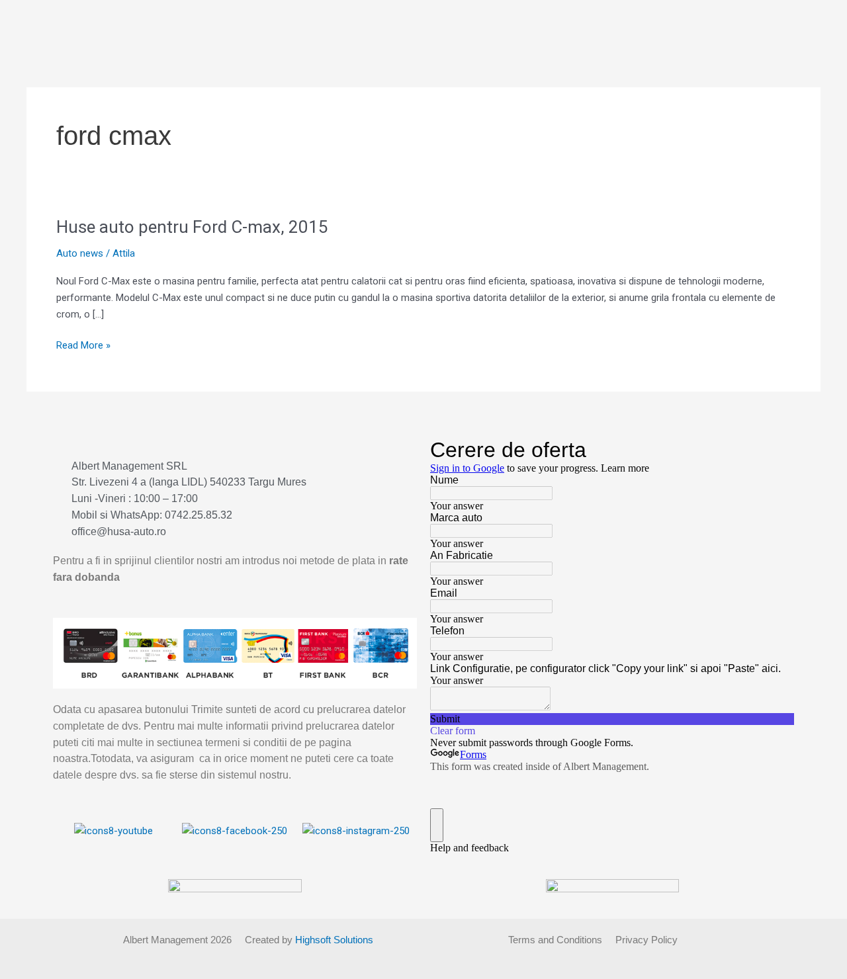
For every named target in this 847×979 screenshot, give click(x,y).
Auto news (79, 253)
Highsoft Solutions (334, 939)
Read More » (83, 344)
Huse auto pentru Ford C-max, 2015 (192, 227)
